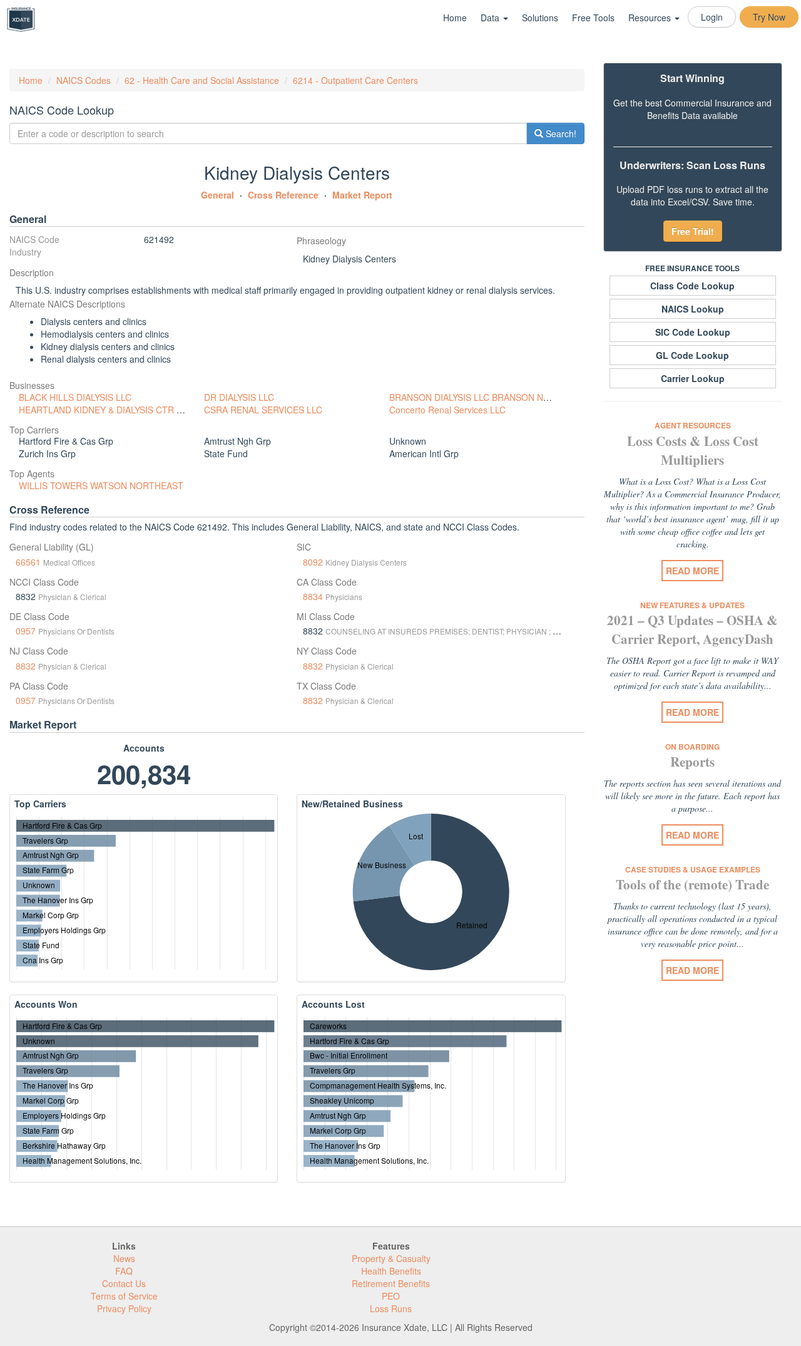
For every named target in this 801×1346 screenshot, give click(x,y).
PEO (391, 1296)
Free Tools (593, 17)
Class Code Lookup (692, 285)
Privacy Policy (124, 1308)
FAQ (124, 1271)
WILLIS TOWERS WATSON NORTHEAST (101, 485)
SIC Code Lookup (692, 332)
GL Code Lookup (692, 355)
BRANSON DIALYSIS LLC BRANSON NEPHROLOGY (493, 397)
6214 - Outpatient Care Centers (355, 80)
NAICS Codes (83, 80)
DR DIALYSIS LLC (239, 397)
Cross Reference (283, 195)
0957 (26, 630)
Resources (650, 17)
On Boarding (692, 746)
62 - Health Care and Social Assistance (202, 80)
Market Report (362, 195)
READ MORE (692, 570)
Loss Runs (391, 1308)
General (217, 195)
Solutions (540, 17)
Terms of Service (124, 1296)
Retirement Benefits (391, 1283)
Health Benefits (391, 1271)
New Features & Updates (692, 605)
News (124, 1258)
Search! (559, 133)
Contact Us (124, 1283)
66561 (28, 562)
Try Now (769, 17)
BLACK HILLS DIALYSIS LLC (75, 397)
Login (712, 17)
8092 (313, 562)
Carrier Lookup (693, 378)
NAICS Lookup (692, 309)
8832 (26, 666)
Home (455, 17)
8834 (313, 596)
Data (491, 17)
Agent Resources (693, 425)
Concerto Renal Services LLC (447, 409)
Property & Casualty (391, 1258)
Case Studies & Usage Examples (692, 869)
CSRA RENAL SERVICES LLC (263, 409)
